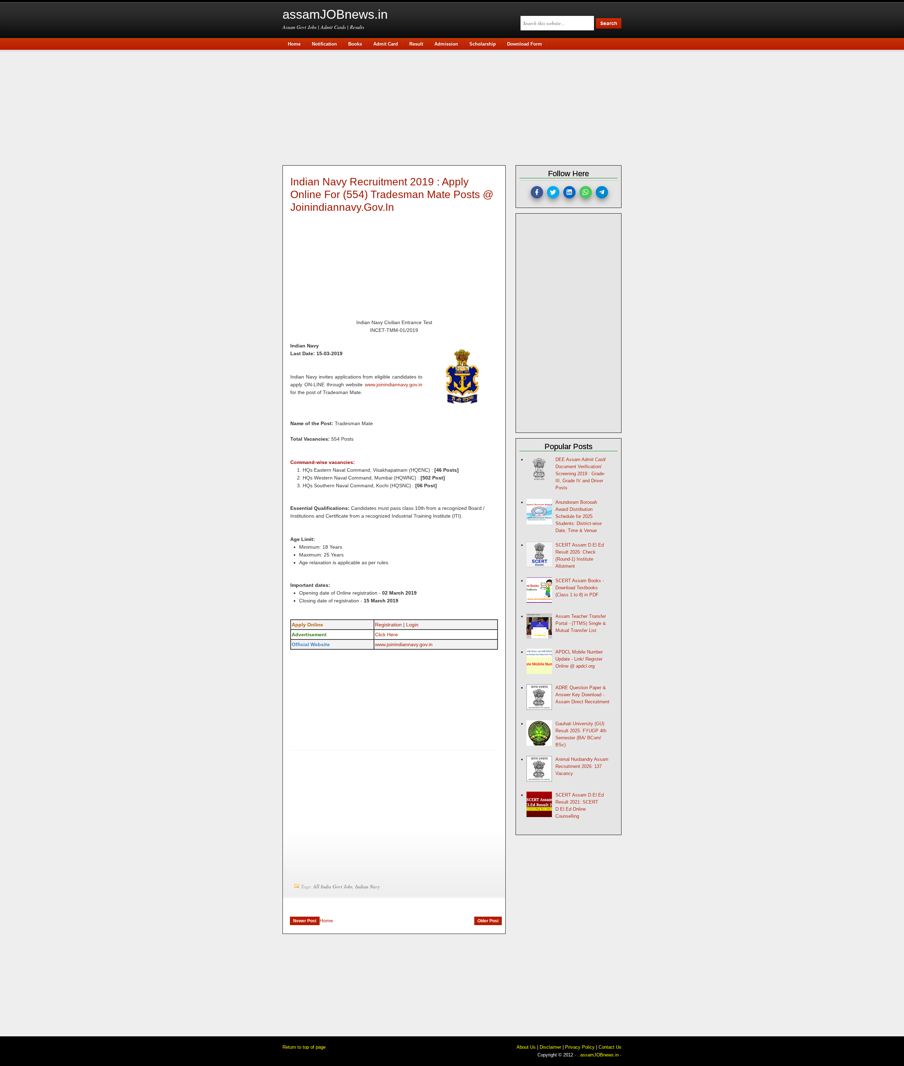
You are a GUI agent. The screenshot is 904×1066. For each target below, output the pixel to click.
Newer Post (304, 920)
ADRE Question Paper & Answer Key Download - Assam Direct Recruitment (582, 694)
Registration (388, 624)
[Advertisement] (455, 107)
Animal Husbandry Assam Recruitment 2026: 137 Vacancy (581, 766)
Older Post (488, 920)
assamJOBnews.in (335, 14)
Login (412, 624)
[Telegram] (602, 192)
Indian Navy (367, 886)
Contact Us (610, 1047)
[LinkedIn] (569, 192)
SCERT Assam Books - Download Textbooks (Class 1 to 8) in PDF (579, 587)
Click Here (386, 634)
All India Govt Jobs (332, 886)
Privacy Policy (580, 1047)
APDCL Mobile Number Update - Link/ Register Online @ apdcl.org (579, 659)
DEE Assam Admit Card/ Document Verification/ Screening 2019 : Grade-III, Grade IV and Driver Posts (580, 473)
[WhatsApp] (585, 192)
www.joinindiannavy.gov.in (393, 384)
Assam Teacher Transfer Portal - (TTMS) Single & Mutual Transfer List (580, 623)
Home (326, 920)
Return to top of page (304, 1047)
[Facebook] (537, 192)
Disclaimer (550, 1047)
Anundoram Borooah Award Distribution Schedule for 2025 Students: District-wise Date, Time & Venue (578, 516)
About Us (526, 1047)
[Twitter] (553, 192)
